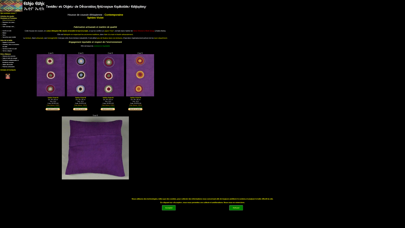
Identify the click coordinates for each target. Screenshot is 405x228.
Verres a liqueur (7, 51)
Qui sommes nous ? (8, 13)
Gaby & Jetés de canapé (10, 58)
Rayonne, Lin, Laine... (9, 22)
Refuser (236, 208)
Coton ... (5, 24)
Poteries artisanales (9, 66)
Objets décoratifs (8, 64)
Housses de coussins (9, 56)
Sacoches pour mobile (9, 37)
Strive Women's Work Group (143, 31)
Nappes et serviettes (9, 42)
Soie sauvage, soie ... (9, 26)
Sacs (4, 35)
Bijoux (4, 33)
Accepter (169, 208)
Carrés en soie (7, 31)
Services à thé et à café (10, 49)
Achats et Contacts (8, 70)
